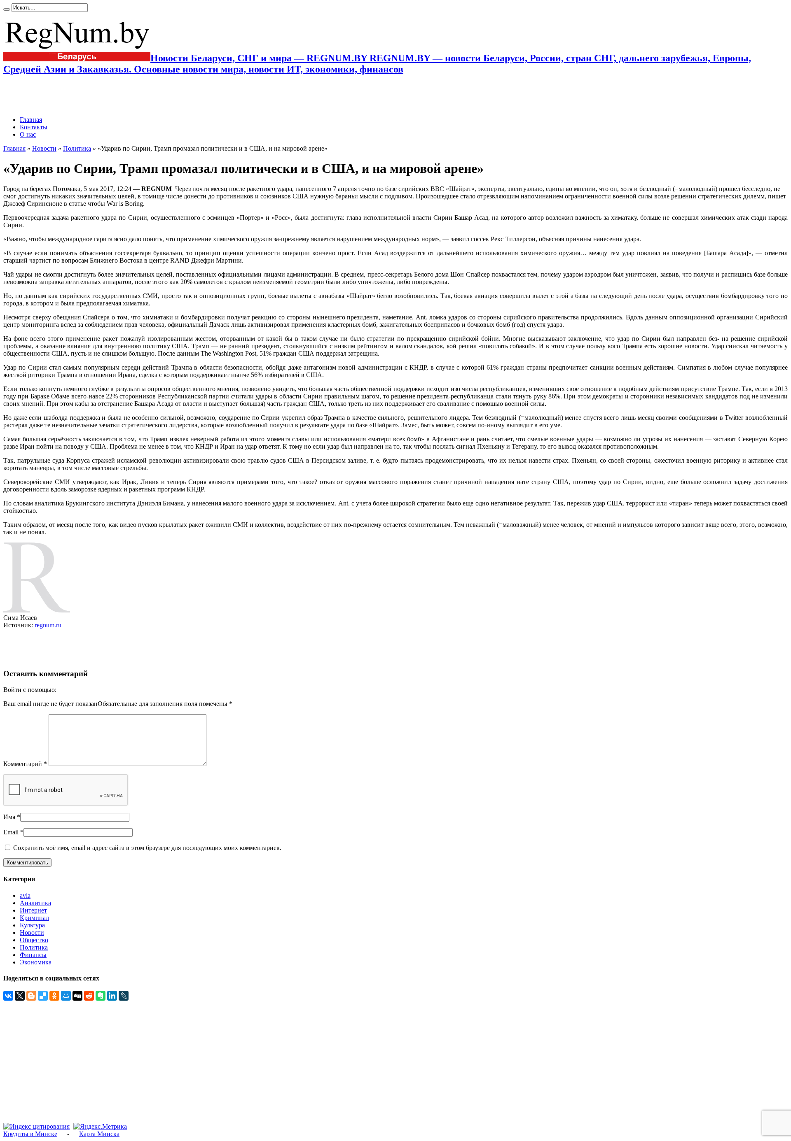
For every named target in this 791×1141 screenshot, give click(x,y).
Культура (32, 925)
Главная (31, 119)
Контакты (33, 126)
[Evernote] (100, 996)
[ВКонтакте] (8, 996)
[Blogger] (31, 996)
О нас (28, 134)
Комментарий (25, 763)
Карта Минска (99, 1133)
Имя (9, 816)
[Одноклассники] (54, 996)
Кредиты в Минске (30, 1133)
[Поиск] (6, 9)
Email (11, 832)
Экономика (35, 962)
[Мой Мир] (66, 996)
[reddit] (89, 996)
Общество (34, 939)
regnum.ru (48, 625)
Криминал (34, 917)
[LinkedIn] (112, 996)
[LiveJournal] (124, 996)
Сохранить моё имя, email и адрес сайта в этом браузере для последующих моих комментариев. (147, 847)
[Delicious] (43, 996)
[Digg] (77, 996)
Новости (44, 148)
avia (25, 895)
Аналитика (35, 902)
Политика (77, 148)
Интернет (33, 910)
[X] (20, 996)
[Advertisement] (99, 95)
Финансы (33, 954)
